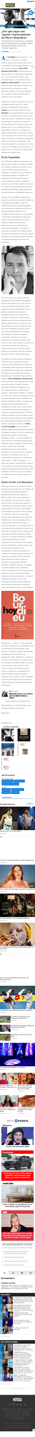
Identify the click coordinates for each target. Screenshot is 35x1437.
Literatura (6, 792)
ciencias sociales (23, 124)
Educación (15, 792)
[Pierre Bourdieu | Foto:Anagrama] (25, 735)
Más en (10, 1121)
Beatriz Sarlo (19, 781)
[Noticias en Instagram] (10, 1404)
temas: (4, 787)
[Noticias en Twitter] (17, 1404)
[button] (32, 66)
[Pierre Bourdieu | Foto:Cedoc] (9, 735)
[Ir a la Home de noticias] (17, 1400)
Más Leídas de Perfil (9, 1342)
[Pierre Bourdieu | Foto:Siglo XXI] (9, 749)
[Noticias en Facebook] (13, 1404)
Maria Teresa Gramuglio (10, 784)
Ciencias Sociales (17, 789)
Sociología (6, 789)
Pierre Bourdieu (8, 781)
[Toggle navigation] (3, 5)
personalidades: (8, 779)
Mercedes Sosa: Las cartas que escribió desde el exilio (21, 696)
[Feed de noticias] (21, 1404)
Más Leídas (5, 1295)
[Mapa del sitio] (25, 1404)
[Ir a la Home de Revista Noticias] (10, 5)
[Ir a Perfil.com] (31, 1)
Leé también (14, 691)
